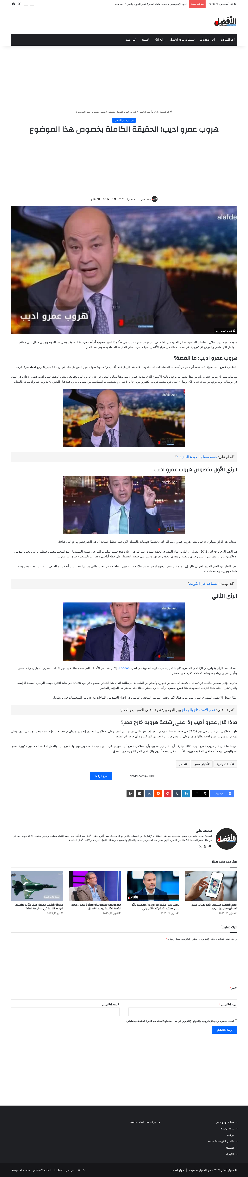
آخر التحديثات (207, 39)
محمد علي (146, 199)
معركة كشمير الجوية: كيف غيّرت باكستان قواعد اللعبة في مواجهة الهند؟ (39, 906)
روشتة (230, 1134)
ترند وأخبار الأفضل (148, 111)
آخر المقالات (227, 39)
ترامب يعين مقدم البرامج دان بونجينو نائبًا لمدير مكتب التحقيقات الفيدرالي (155, 906)
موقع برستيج (227, 1128)
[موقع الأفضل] (225, 21)
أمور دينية (130, 39)
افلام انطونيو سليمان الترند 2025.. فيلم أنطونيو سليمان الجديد (214, 906)
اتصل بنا (58, 1170)
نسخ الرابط (101, 776)
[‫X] (200, 846)
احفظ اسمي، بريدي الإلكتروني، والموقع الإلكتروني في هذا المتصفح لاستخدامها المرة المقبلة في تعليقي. (180, 1020)
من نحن (69, 1170)
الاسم (233, 987)
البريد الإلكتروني (228, 1004)
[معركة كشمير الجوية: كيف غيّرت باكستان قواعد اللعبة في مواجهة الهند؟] (37, 886)
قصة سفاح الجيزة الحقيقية (197, 457)
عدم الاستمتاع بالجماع (198, 710)
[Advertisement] (124, 77)
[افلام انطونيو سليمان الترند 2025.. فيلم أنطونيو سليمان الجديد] (211, 886)
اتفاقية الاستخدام (42, 1170)
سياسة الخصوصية (21, 1170)
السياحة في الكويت (204, 583)
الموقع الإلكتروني (111, 1004)
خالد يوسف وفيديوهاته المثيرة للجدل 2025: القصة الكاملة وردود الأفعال (96, 906)
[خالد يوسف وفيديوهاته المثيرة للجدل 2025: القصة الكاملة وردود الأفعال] (95, 886)
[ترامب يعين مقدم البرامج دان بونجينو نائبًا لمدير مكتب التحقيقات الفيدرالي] (153, 886)
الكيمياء (230, 1147)
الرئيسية (165, 111)
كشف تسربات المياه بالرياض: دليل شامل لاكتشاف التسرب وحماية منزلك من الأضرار (142, 3)
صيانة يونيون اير (225, 1122)
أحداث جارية (224, 764)
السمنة (145, 39)
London (124, 668)
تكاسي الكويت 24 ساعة (221, 1141)
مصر (182, 764)
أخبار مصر (201, 764)
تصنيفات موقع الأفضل (182, 39)
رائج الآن (159, 39)
